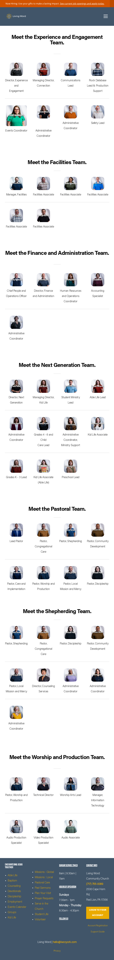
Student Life (41, 914)
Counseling (14, 886)
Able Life (12, 875)
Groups (12, 912)
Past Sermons (42, 888)
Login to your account (97, 912)
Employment (15, 901)
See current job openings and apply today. (82, 3)
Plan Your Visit (43, 893)
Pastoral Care (42, 882)
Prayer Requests (44, 898)
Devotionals (14, 891)
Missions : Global (44, 872)
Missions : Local (44, 877)
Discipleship (14, 896)
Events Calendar (17, 907)
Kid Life (12, 917)
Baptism (12, 880)
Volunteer (40, 919)
